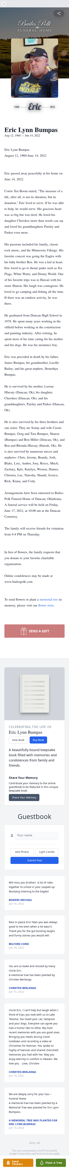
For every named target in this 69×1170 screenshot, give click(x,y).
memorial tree (49, 599)
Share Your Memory (24, 797)
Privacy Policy (24, 1153)
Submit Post (34, 860)
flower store (46, 605)
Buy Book (38, 740)
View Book (18, 740)
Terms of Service (44, 1153)
